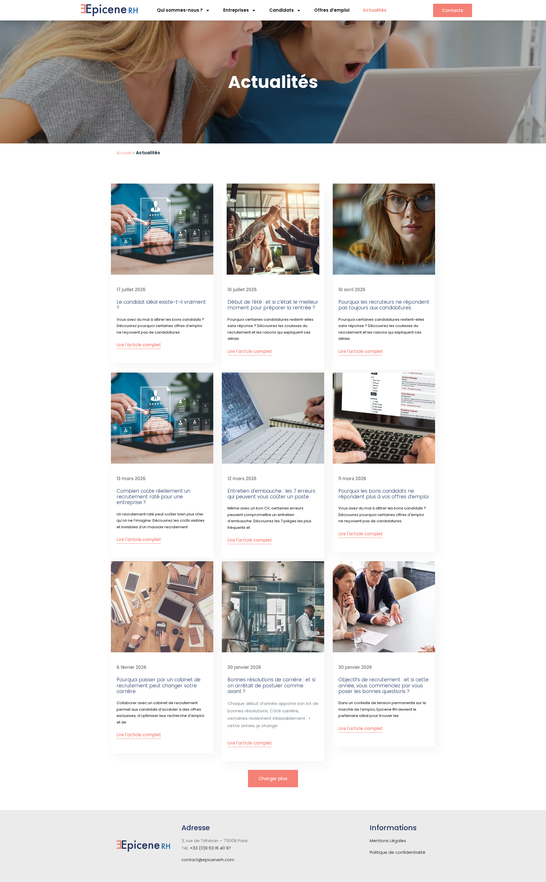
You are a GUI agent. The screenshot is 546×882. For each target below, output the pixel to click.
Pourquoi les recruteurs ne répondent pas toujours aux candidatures (383, 305)
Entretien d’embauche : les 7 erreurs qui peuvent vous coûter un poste (271, 494)
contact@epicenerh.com (207, 860)
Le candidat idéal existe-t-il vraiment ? (161, 305)
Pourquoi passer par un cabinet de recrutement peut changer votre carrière (158, 685)
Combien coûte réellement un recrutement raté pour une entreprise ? (153, 497)
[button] (273, 778)
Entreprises (236, 10)
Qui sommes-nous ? (180, 10)
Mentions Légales (388, 841)
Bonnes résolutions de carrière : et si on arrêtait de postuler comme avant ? (271, 685)
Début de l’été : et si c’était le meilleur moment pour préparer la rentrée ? (273, 305)
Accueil (124, 153)
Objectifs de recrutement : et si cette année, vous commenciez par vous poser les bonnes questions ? (383, 685)
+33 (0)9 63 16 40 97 (210, 848)
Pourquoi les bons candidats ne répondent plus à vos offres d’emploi (383, 494)
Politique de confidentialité (397, 852)
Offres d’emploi (331, 10)
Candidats (281, 10)
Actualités (374, 10)
